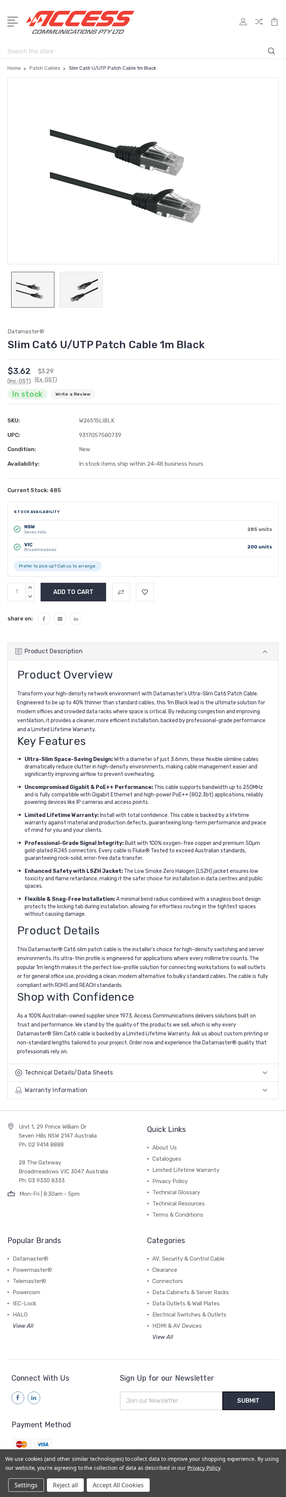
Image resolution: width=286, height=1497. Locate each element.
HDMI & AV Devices (177, 1326)
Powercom (26, 1292)
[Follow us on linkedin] (34, 1397)
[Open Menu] (13, 21)
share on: (20, 618)
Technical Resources (178, 1203)
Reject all (65, 1485)
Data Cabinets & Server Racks (190, 1292)
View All (23, 1326)
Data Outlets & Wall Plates (186, 1303)
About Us (164, 1147)
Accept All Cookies (118, 1485)
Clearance (164, 1270)
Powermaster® (32, 1270)
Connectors (167, 1281)
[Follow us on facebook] (18, 1397)
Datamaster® (30, 1258)
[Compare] (259, 26)
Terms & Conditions (177, 1214)
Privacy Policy (170, 1181)
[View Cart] (274, 26)
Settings (26, 1485)
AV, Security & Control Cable (188, 1258)
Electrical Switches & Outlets (189, 1314)
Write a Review (73, 394)
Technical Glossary (176, 1192)
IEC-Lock (24, 1303)
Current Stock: (34, 490)
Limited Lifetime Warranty (185, 1170)
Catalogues (166, 1158)
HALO (20, 1314)
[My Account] (243, 26)
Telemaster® (29, 1281)
